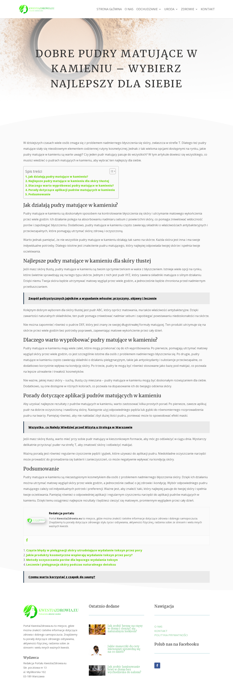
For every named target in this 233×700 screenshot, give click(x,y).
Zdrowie (187, 9)
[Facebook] (27, 540)
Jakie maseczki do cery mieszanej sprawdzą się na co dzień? (124, 648)
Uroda (169, 9)
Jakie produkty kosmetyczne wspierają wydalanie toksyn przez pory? (79, 555)
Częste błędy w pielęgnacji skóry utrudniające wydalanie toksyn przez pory (84, 550)
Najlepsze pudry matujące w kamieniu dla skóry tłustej (68, 181)
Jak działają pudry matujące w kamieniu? (58, 176)
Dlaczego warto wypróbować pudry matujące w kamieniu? (71, 185)
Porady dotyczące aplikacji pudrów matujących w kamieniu (71, 190)
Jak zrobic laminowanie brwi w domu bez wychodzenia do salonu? (124, 669)
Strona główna (109, 9)
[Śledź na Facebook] (157, 665)
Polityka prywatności (171, 635)
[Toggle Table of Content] (111, 171)
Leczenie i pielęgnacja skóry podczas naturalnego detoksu (71, 565)
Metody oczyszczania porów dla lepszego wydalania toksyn (72, 560)
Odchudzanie (147, 9)
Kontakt (208, 9)
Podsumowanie (39, 194)
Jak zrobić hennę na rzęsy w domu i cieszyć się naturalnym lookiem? (125, 628)
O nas (129, 9)
